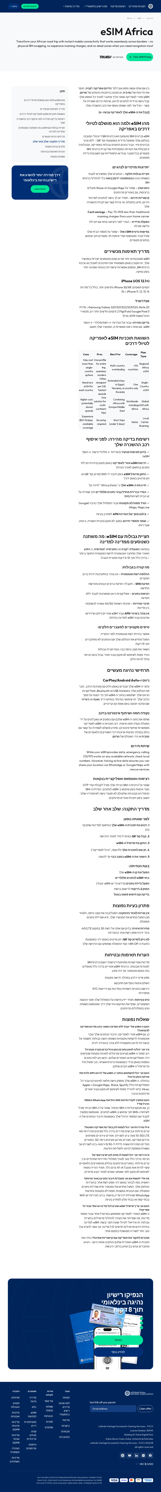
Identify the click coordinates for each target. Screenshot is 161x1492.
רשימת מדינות (118, 6)
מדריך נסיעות (72, 6)
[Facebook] (150, 1455)
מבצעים (65, 1431)
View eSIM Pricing (142, 56)
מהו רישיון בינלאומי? (96, 6)
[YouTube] (129, 1455)
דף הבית (149, 18)
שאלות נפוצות (57, 156)
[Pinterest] (122, 1455)
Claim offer (145, 1408)
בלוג (34, 1406)
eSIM (139, 18)
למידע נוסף (118, 1352)
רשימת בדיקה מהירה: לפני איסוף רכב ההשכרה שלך (41, 120)
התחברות (64, 1437)
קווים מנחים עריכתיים (31, 1435)
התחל (118, 1340)
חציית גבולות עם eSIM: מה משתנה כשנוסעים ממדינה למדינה (42, 129)
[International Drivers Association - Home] (150, 6)
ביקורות (66, 1425)
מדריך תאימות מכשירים (52, 108)
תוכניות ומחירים (137, 6)
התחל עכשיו (40, 189)
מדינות (66, 1420)
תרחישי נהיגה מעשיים (53, 136)
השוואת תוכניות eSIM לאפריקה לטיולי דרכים (42, 113)
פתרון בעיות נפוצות (55, 146)
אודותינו (15, 1397)
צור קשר (48, 1401)
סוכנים (49, 1421)
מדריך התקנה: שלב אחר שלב (49, 141)
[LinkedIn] (136, 1455)
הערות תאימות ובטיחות (53, 151)
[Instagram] (143, 1455)
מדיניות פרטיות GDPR (15, 1425)
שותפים (49, 1427)
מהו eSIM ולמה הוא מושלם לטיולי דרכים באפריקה (44, 102)
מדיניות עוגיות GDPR (15, 1439)
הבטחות (48, 1416)
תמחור (66, 1397)
